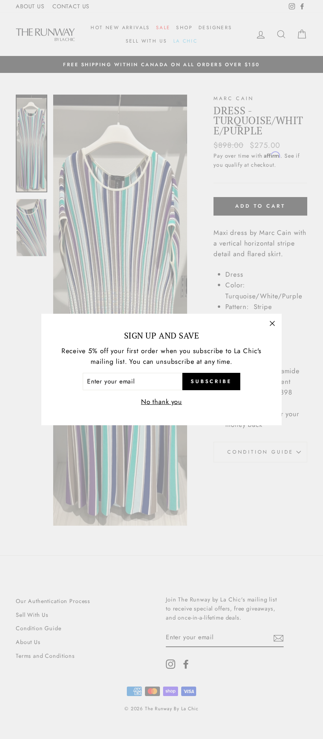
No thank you (161, 401)
